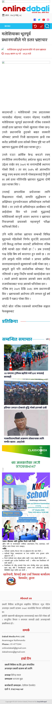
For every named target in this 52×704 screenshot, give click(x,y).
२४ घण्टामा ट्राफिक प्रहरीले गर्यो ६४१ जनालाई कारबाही (24, 375)
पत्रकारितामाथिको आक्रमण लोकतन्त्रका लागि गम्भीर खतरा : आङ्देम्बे (24, 440)
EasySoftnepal (42, 701)
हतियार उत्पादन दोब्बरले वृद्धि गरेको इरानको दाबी (25, 408)
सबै (47, 339)
